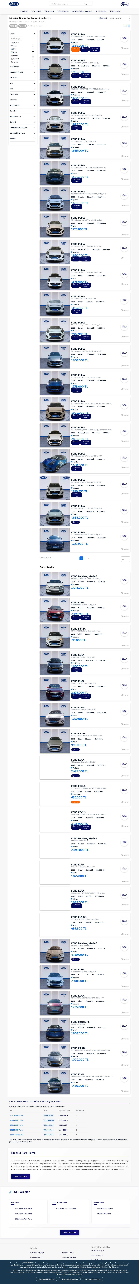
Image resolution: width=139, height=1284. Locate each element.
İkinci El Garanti (101, 11)
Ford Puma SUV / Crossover (66, 1208)
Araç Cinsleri (15, 105)
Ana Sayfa (12, 21)
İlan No (12, 139)
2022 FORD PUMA (16, 1130)
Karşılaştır (126, 48)
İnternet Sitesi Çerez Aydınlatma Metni (90, 1267)
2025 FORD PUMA (16, 1115)
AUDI (15, 46)
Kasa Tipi (13, 111)
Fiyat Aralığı (14, 66)
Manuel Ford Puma (104, 1214)
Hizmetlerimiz (36, 11)
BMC (14, 49)
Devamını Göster (20, 1176)
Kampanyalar (49, 11)
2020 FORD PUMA (17, 1135)
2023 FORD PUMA (16, 1125)
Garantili (104, 18)
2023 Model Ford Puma (23, 1214)
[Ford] (125, 4)
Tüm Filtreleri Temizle (35, 26)
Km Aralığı (14, 78)
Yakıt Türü (14, 94)
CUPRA (15, 62)
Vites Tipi (13, 100)
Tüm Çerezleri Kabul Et (69, 1279)
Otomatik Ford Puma (105, 1208)
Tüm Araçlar (23, 11)
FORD (35, 21)
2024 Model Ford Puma (23, 1208)
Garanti (13, 122)
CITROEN (16, 59)
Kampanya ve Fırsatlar (18, 127)
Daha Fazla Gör (69, 1232)
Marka (12, 34)
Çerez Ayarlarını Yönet (46, 1279)
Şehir (12, 83)
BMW (15, 52)
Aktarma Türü (15, 116)
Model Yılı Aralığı (16, 72)
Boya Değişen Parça (17, 133)
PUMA (43, 21)
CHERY (15, 55)
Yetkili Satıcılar (115, 11)
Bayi (11, 89)
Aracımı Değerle (63, 11)
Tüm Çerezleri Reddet (93, 1279)
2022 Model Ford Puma (23, 1219)
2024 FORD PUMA (16, 1120)
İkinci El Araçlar (24, 21)
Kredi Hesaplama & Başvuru (82, 11)
